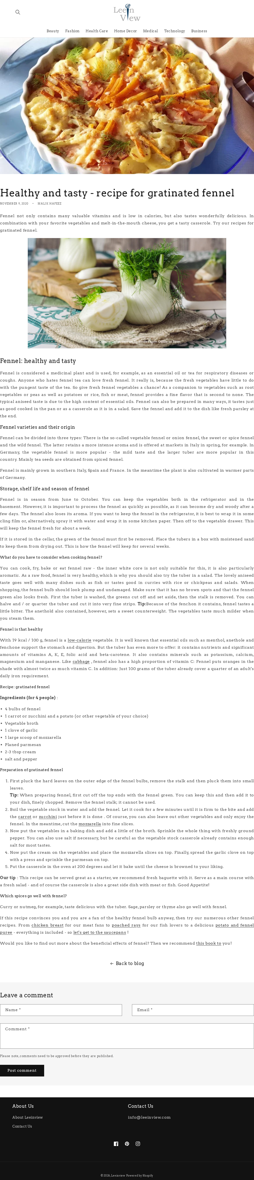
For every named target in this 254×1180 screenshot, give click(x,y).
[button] (17, 12)
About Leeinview (27, 1117)
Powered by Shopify (140, 1175)
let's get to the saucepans (99, 932)
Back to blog (130, 963)
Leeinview (118, 1175)
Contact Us (22, 1126)
